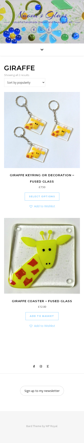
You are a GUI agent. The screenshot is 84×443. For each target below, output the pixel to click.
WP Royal (51, 426)
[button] (42, 206)
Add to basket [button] (42, 316)
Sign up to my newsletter (42, 391)
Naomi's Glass (42, 14)
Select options (42, 196)
